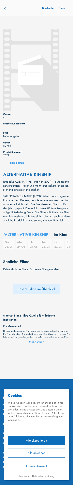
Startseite (48, 8)
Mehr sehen (36, 342)
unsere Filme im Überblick (37, 289)
